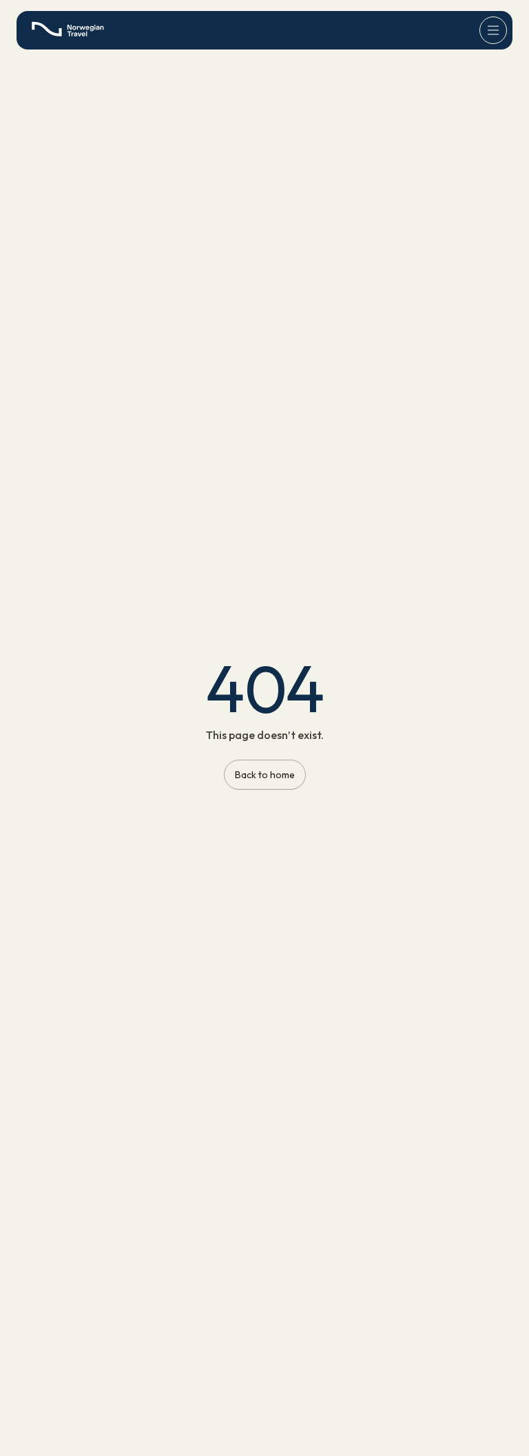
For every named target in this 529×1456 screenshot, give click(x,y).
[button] (493, 30)
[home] (71, 30)
